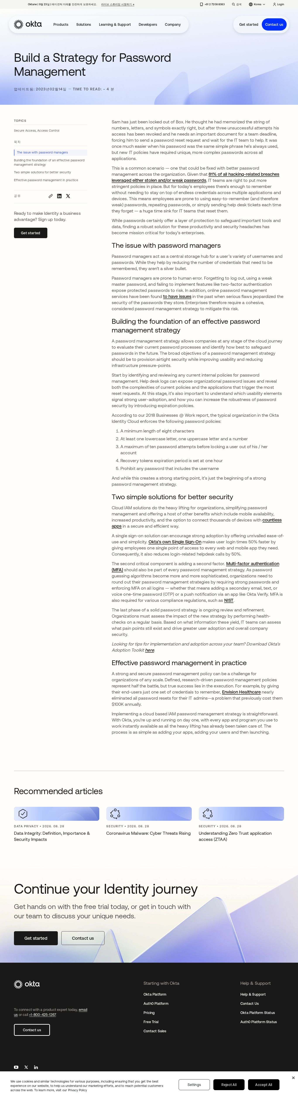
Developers (148, 24)
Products (61, 24)
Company (172, 24)
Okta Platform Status (257, 1013)
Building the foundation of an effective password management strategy (49, 162)
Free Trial (151, 1022)
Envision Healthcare (241, 691)
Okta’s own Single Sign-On (175, 541)
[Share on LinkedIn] (59, 196)
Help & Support (253, 994)
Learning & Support (115, 24)
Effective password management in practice (46, 180)
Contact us (274, 24)
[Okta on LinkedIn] (36, 1067)
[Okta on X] (26, 1067)
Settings (194, 1085)
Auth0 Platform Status (258, 1022)
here (149, 649)
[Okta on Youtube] (16, 1067)
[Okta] (28, 24)
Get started (248, 24)
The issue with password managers (42, 152)
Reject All (228, 1085)
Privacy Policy (77, 1090)
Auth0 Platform (156, 1003)
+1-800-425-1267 (42, 1015)
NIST (228, 600)
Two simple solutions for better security (42, 172)
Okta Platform (155, 994)
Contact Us (249, 1003)
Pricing (149, 1013)
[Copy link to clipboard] (50, 196)
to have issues (177, 296)
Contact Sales (155, 1031)
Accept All (263, 1085)
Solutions (83, 24)
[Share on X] (68, 196)
